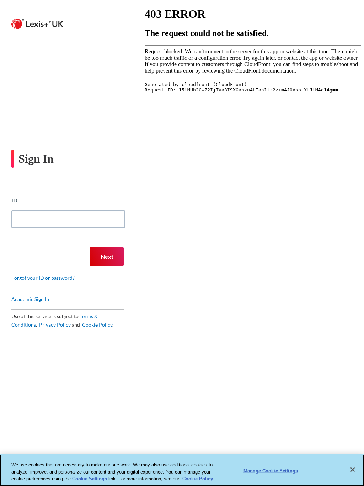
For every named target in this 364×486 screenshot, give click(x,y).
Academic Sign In (30, 299)
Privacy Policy (54, 325)
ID (14, 200)
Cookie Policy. (198, 478)
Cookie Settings (89, 478)
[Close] (352, 469)
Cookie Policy (97, 325)
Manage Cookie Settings (270, 470)
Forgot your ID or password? (43, 278)
